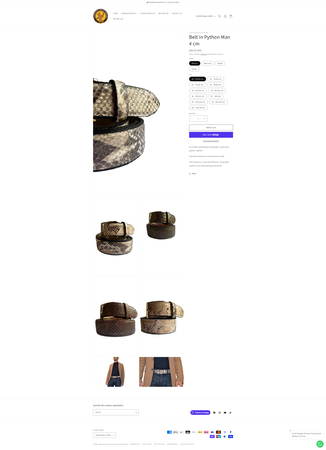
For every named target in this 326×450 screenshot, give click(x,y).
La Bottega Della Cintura (106, 444)
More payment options (211, 141)
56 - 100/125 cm (218, 102)
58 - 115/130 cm (198, 108)
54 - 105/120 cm (198, 102)
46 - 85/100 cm (198, 90)
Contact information (187, 444)
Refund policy (135, 444)
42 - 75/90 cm (197, 85)
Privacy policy (147, 444)
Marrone (207, 63)
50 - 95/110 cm (198, 96)
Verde (194, 69)
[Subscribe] (136, 412)
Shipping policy (172, 444)
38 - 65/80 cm (197, 79)
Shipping (203, 54)
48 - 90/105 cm (217, 90)
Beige (220, 63)
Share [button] (194, 173)
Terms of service (159, 444)
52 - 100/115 (216, 96)
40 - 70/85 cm (215, 79)
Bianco (195, 63)
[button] (129, 13)
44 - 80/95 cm (215, 85)
